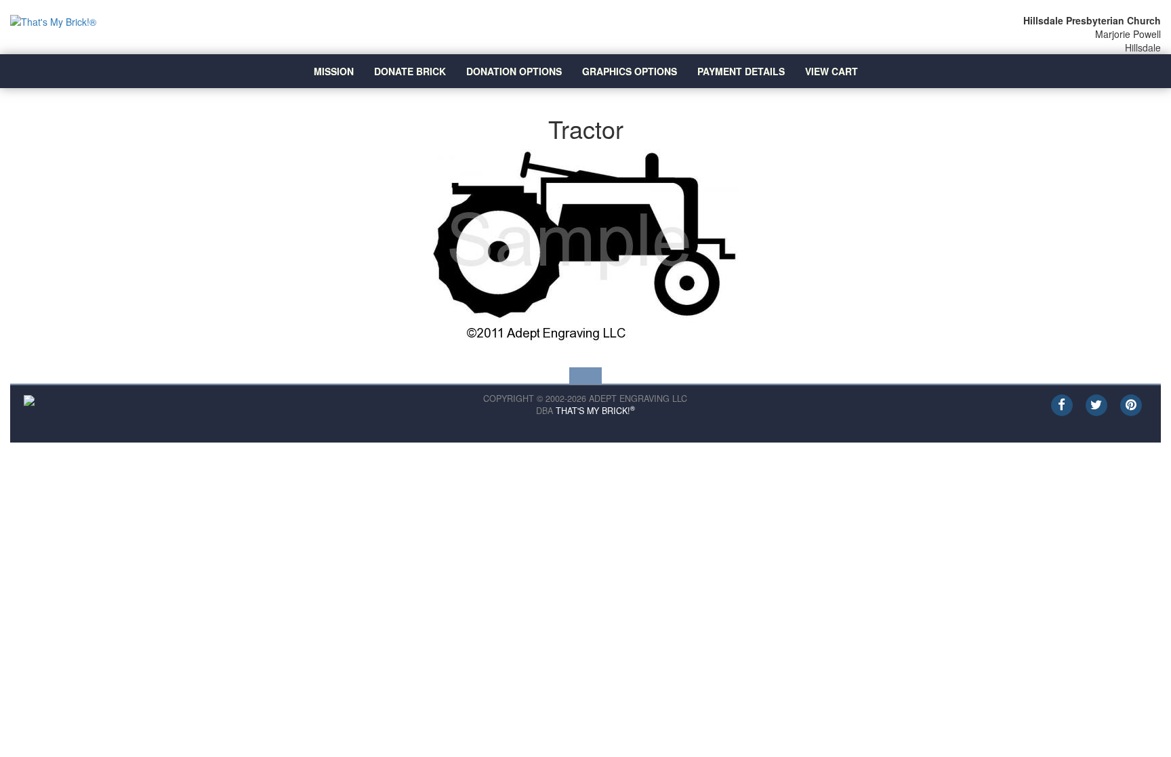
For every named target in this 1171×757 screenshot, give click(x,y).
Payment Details (741, 71)
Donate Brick (410, 71)
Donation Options (514, 71)
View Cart (831, 71)
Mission (334, 71)
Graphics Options (629, 71)
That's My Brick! (595, 411)
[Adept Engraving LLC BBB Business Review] (29, 399)
